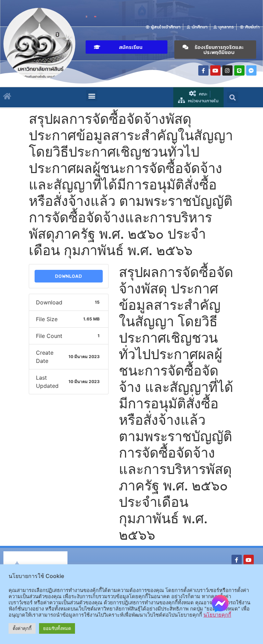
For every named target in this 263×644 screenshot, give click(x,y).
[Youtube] (215, 70)
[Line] (239, 70)
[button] (126, 47)
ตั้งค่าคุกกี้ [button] (22, 628)
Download (68, 276)
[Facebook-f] (203, 70)
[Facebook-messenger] (251, 70)
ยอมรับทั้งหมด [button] (57, 628)
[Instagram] (227, 70)
